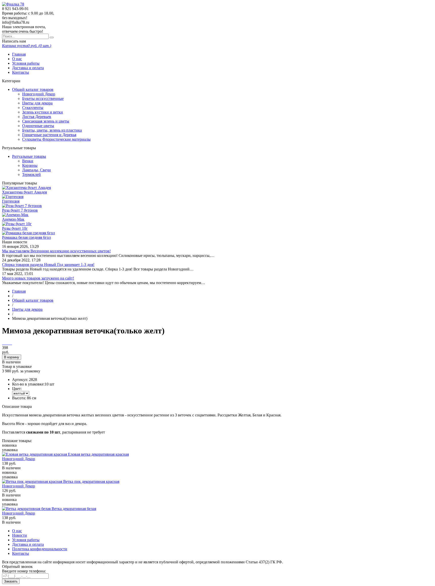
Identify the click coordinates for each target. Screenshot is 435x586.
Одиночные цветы (38, 126)
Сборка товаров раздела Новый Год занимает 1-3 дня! (48, 264)
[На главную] (13, 4)
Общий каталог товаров (32, 89)
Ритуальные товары (29, 156)
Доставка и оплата (28, 68)
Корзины (30, 165)
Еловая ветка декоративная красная (98, 454)
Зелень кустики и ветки (42, 112)
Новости (19, 535)
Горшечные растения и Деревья (49, 135)
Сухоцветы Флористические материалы (56, 139)
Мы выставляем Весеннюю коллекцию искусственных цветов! (56, 251)
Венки (27, 161)
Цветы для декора (37, 103)
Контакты (20, 72)
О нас (17, 59)
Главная (19, 54)
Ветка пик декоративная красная (91, 481)
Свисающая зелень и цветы (45, 121)
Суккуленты (32, 107)
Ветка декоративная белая (74, 508)
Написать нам (14, 41)
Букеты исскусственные (43, 98)
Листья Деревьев (36, 116)
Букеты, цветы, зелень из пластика (52, 130)
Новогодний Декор (38, 94)
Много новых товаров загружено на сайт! (38, 278)
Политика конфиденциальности (39, 549)
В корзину (11, 357)
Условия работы (26, 63)
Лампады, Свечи (36, 170)
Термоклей (31, 174)
